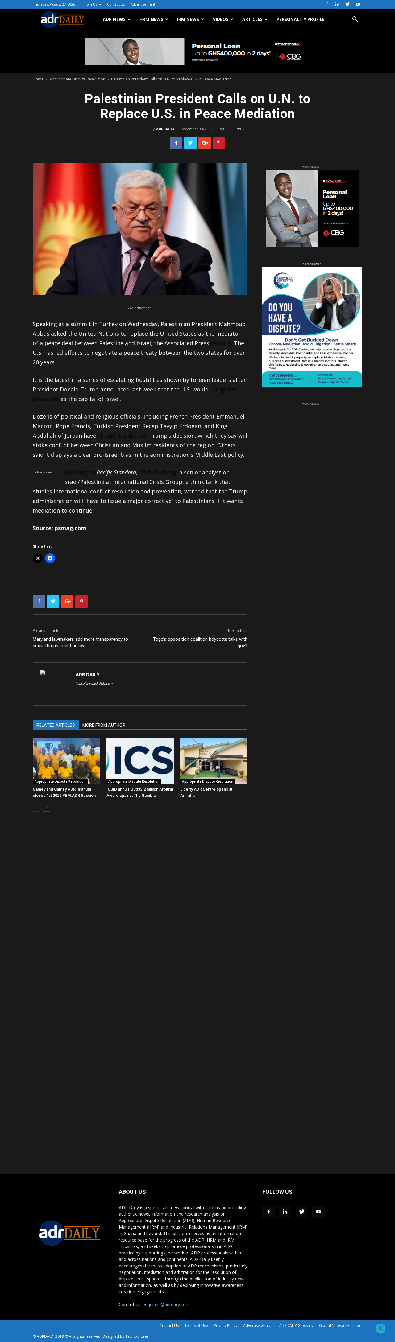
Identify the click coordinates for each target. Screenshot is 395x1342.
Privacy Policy (225, 1325)
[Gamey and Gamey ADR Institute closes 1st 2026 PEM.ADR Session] (66, 761)
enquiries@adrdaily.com (166, 1304)
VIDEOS (220, 19)
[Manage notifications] (380, 1328)
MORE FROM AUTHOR (103, 725)
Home (38, 79)
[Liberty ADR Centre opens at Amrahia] (213, 761)
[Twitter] (347, 4)
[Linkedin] (337, 4)
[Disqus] (140, 910)
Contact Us (116, 4)
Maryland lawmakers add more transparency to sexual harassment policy (80, 642)
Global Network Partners (340, 1325)
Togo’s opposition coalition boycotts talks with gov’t (200, 642)
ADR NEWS (114, 19)
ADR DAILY (165, 128)
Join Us (91, 4)
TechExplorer (136, 1336)
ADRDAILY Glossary (296, 1325)
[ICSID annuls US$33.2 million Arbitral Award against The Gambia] (140, 761)
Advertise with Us (258, 1325)
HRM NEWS (151, 19)
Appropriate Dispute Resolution (77, 79)
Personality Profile (300, 19)
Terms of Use (196, 1325)
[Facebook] (327, 4)
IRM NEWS (188, 19)
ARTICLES (252, 19)
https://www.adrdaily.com (94, 683)
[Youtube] (357, 4)
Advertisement (143, 4)
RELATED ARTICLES (55, 725)
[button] (354, 20)
